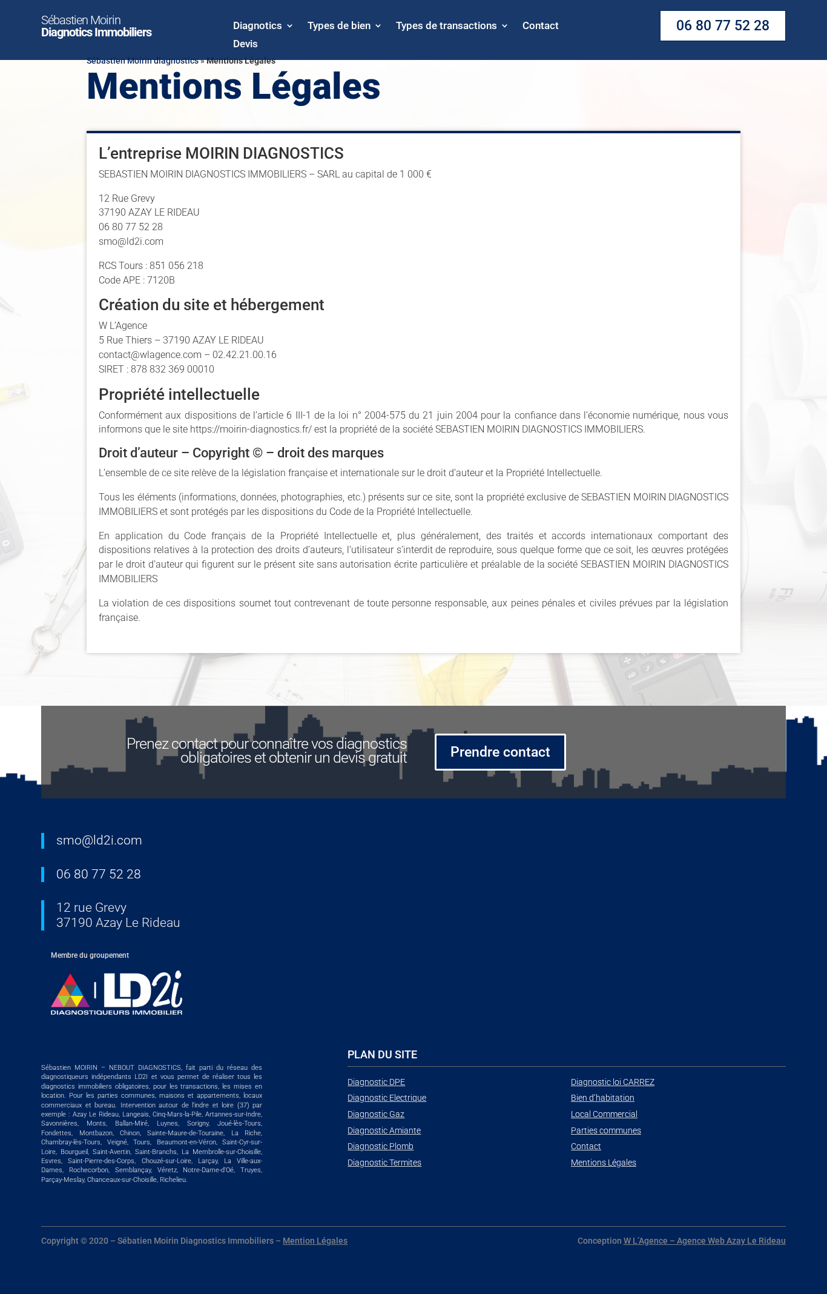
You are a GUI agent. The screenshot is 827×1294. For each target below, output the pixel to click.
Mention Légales (315, 1241)
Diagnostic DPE (376, 1082)
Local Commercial (604, 1114)
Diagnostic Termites (384, 1162)
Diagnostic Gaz (376, 1114)
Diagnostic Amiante (384, 1130)
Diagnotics (257, 26)
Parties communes (606, 1130)
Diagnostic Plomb (381, 1146)
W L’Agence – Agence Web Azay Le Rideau (705, 1241)
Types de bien (339, 26)
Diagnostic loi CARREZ (612, 1082)
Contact (540, 26)
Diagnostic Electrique (387, 1098)
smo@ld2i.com (99, 840)
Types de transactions (446, 26)
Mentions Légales (603, 1162)
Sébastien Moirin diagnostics (143, 60)
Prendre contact (500, 752)
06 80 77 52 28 (722, 26)
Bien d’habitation (602, 1098)
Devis (245, 44)
